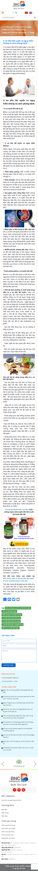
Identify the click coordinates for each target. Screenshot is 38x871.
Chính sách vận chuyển (8, 828)
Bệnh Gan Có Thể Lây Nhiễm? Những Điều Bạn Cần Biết (18, 691)
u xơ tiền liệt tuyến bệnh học (11, 618)
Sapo (23, 868)
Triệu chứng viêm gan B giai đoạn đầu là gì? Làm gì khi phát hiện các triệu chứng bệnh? (18, 717)
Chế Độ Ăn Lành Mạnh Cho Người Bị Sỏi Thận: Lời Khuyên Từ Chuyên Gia (17, 710)
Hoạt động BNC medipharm (10, 678)
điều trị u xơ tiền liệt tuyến (10, 628)
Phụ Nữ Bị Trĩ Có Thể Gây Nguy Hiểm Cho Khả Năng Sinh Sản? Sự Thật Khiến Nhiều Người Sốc (18, 723)
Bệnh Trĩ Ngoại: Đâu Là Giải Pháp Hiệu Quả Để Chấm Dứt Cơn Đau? (18, 704)
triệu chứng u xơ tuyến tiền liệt (11, 614)
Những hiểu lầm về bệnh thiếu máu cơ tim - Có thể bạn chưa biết (18, 749)
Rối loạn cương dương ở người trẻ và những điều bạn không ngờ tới (17, 729)
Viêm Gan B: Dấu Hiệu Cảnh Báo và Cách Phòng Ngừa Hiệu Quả (18, 736)
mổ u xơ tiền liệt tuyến (9, 611)
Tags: (3, 608)
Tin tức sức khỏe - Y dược (22, 33)
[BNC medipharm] (19, 779)
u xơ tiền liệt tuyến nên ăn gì (11, 621)
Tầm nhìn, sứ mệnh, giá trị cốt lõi (11, 800)
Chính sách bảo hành (8, 831)
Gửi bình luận (8, 665)
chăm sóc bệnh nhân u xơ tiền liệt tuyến (18, 608)
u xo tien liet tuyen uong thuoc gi (12, 624)
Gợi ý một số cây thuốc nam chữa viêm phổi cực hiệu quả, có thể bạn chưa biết (18, 697)
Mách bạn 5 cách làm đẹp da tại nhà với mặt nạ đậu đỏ (18, 742)
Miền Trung (5, 813)
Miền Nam (5, 816)
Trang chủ (6, 33)
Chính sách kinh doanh (8, 825)
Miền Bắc (4, 809)
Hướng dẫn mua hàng (8, 838)
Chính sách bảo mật (7, 835)
